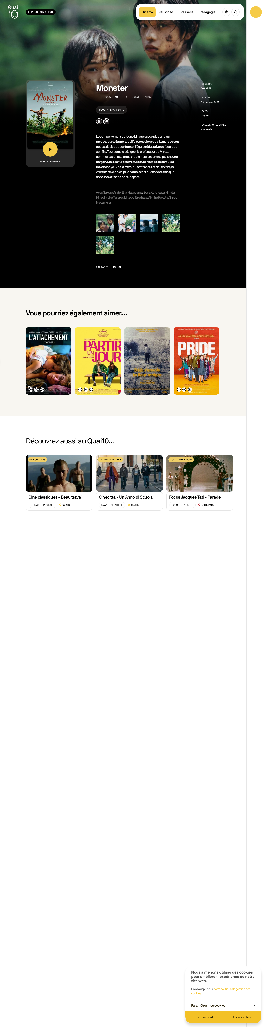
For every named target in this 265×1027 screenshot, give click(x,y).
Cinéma (147, 12)
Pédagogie (207, 12)
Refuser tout (204, 1017)
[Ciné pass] (226, 12)
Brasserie (186, 12)
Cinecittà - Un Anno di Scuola (125, 497)
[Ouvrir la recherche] (235, 12)
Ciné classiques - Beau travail (56, 497)
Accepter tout (242, 1017)
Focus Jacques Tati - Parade (195, 497)
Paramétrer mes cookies (208, 1005)
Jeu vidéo (166, 12)
